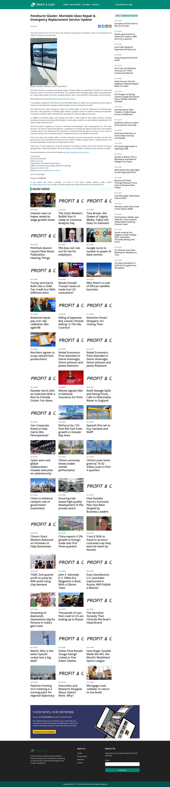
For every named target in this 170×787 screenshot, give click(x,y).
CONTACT (96, 5)
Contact (80, 763)
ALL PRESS (86, 5)
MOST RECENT (75, 5)
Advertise (80, 759)
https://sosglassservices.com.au (63, 99)
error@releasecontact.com (40, 184)
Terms (79, 753)
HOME (65, 5)
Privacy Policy (82, 756)
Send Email (39, 161)
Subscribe (122, 770)
